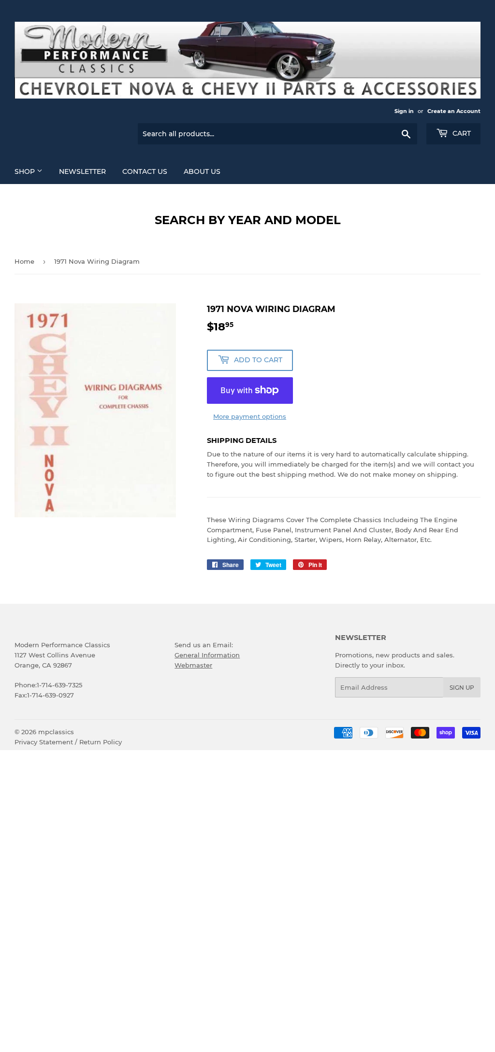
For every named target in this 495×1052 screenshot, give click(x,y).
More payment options (249, 416)
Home (24, 261)
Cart (461, 133)
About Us (202, 171)
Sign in (404, 111)
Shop (26, 171)
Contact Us (144, 171)
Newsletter (82, 171)
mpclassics (56, 732)
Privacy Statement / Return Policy (68, 742)
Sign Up (462, 687)
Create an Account (453, 111)
